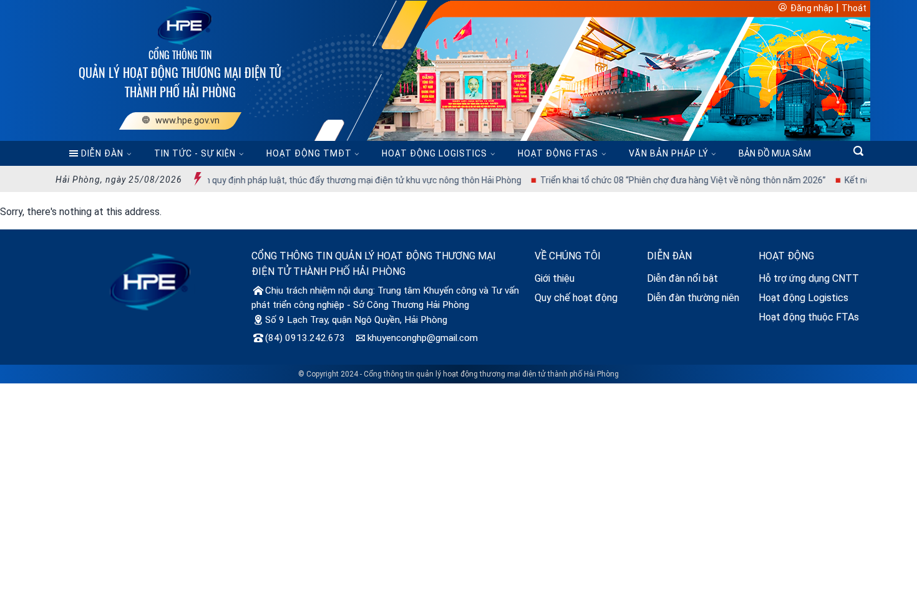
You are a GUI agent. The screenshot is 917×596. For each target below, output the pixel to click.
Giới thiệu (555, 278)
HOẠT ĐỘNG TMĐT (309, 153)
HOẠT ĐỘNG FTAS (558, 153)
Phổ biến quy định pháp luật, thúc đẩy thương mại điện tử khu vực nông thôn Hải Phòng (330, 180)
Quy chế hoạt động (576, 298)
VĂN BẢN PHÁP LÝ (669, 153)
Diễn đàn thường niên (693, 298)
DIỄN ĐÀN (102, 153)
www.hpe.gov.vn (185, 120)
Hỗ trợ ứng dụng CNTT (809, 278)
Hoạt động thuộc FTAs (809, 317)
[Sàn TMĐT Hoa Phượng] (149, 281)
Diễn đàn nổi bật (682, 278)
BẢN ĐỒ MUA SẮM (775, 153)
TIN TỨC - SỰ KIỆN (195, 153)
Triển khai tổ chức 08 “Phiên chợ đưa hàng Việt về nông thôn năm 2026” (664, 180)
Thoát (854, 8)
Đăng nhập (811, 8)
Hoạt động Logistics (803, 298)
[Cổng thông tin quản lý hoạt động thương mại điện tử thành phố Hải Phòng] (180, 25)
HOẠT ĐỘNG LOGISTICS (434, 153)
